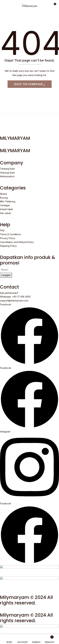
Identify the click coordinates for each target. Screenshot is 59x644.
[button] (53, 5)
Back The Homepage (29, 84)
